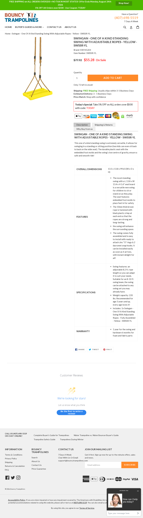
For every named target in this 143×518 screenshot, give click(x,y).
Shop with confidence (96, 97)
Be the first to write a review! (72, 412)
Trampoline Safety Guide (44, 439)
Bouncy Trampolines (17, 489)
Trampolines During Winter (72, 439)
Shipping (8, 462)
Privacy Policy (11, 458)
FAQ (7, 470)
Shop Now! (124, 3)
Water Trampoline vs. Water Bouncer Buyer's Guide (96, 435)
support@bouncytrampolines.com (73, 460)
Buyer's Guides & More (31, 26)
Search (35, 457)
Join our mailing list (98, 449)
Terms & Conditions (13, 455)
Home (8, 27)
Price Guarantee (39, 469)
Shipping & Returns (104, 124)
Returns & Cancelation (15, 466)
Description (82, 124)
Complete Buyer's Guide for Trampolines (51, 435)
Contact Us (54, 27)
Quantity (78, 72)
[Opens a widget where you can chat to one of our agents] (124, 502)
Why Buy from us (84, 129)
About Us (70, 27)
